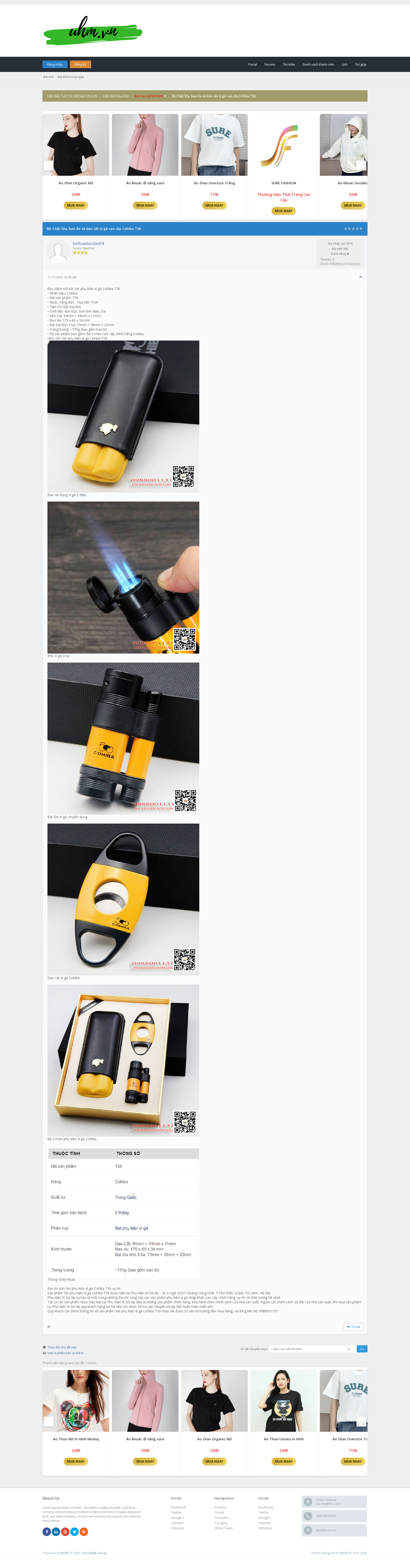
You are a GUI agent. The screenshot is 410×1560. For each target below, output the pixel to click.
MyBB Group (98, 1553)
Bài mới (48, 77)
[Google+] (65, 1532)
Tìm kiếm (289, 64)
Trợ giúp (361, 64)
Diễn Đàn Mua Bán (116, 96)
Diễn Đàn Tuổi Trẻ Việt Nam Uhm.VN (72, 96)
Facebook (265, 1507)
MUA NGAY (76, 205)
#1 (361, 277)
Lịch (344, 64)
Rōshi (344, 1553)
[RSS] (83, 1532)
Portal (252, 64)
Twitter (263, 1512)
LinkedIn (264, 1523)
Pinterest (265, 1528)
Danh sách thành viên (318, 64)
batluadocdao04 (88, 243)
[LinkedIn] (56, 1532)
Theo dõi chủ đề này (61, 1347)
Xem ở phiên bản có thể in (65, 1353)
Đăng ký (80, 64)
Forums (270, 64)
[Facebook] (46, 1532)
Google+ (264, 1517)
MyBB (65, 1553)
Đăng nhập (55, 64)
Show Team (223, 1528)
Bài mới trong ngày (71, 77)
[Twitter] (74, 1532)
